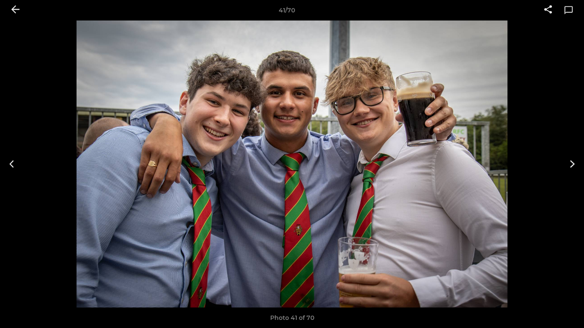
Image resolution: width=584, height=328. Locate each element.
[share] (548, 10)
